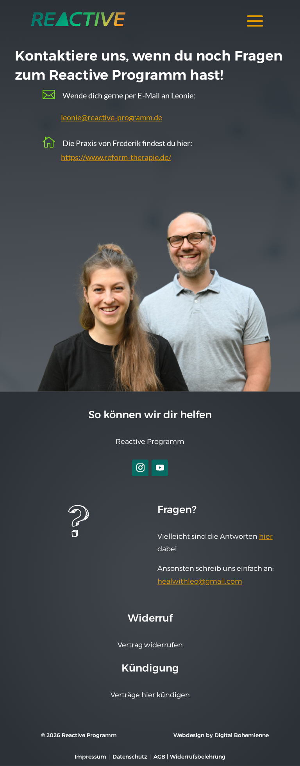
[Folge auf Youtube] (160, 468)
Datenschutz (129, 756)
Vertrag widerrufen (150, 645)
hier (266, 536)
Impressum (90, 756)
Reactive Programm (150, 441)
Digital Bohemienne (241, 735)
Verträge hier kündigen (150, 695)
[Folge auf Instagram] (140, 468)
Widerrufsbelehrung (197, 756)
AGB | (162, 756)
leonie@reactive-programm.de (111, 117)
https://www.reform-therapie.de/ (116, 157)
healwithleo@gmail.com (199, 581)
